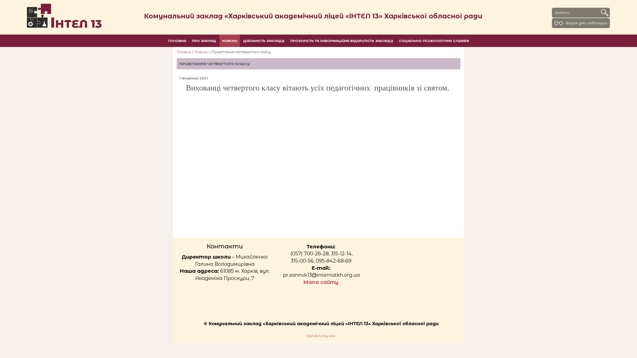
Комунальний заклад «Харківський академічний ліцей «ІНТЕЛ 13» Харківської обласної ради (313, 16)
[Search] (604, 12)
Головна (184, 52)
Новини (201, 52)
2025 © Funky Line (321, 336)
